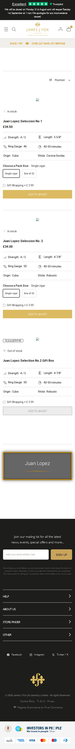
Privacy (51, 701)
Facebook (17, 654)
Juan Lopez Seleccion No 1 (22, 121)
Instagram (39, 654)
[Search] (14, 30)
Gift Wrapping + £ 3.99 (20, 185)
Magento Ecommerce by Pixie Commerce (40, 707)
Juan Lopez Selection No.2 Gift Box (28, 360)
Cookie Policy (27, 701)
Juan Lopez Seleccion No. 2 (23, 241)
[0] (68, 29)
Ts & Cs (41, 701)
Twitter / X (62, 654)
